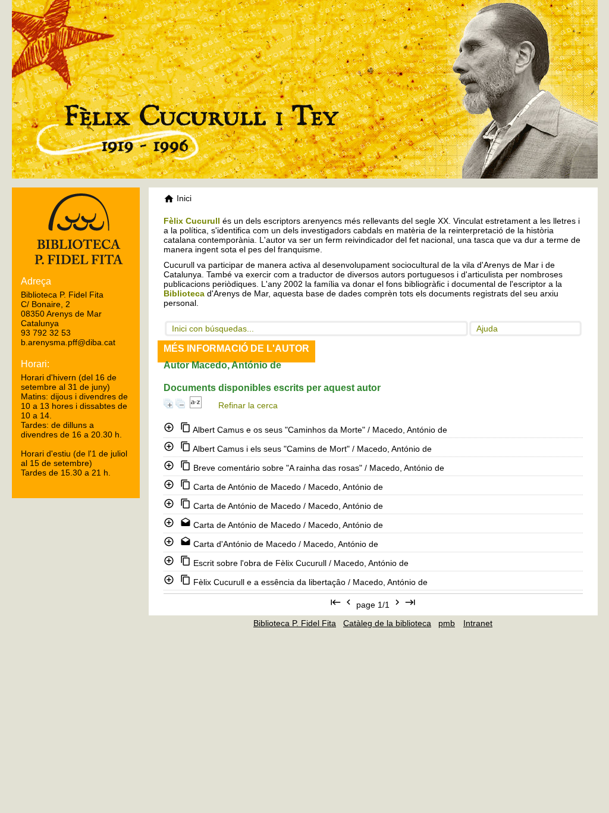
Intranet (477, 623)
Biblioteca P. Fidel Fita (294, 623)
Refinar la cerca (248, 405)
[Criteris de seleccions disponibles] (196, 405)
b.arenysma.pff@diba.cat (68, 342)
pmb (446, 623)
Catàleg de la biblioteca (387, 623)
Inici (183, 198)
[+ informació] (170, 427)
